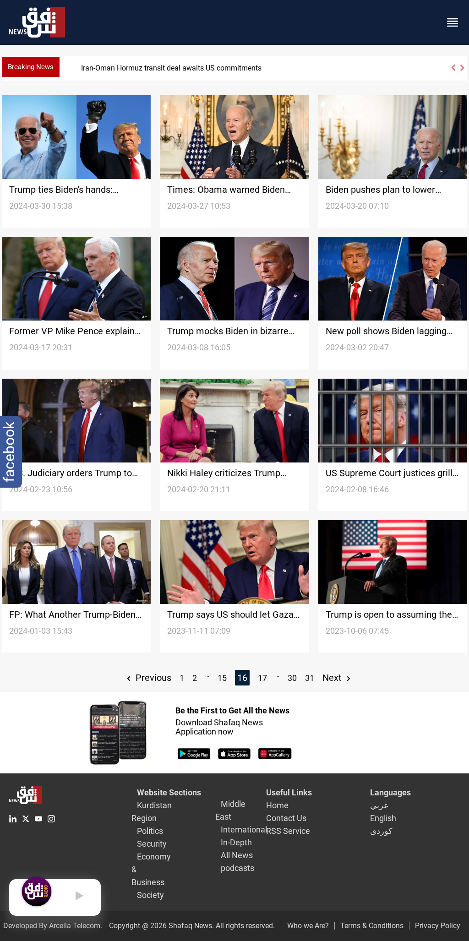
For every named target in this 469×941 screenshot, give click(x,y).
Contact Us (286, 818)
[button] (453, 72)
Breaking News (31, 67)
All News (237, 855)
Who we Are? (308, 925)
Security (152, 844)
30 (292, 678)
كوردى (381, 831)
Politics (150, 831)
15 (222, 678)
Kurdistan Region (151, 811)
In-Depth (236, 842)
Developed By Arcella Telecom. (52, 925)
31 (309, 678)
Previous (152, 677)
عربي (379, 805)
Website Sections (169, 792)
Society (150, 895)
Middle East (230, 810)
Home (277, 805)
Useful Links (289, 792)
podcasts (237, 868)
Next (333, 677)
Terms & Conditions (372, 925)
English (383, 818)
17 (262, 678)
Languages (390, 792)
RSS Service (288, 831)
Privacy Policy (437, 925)
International (244, 829)
